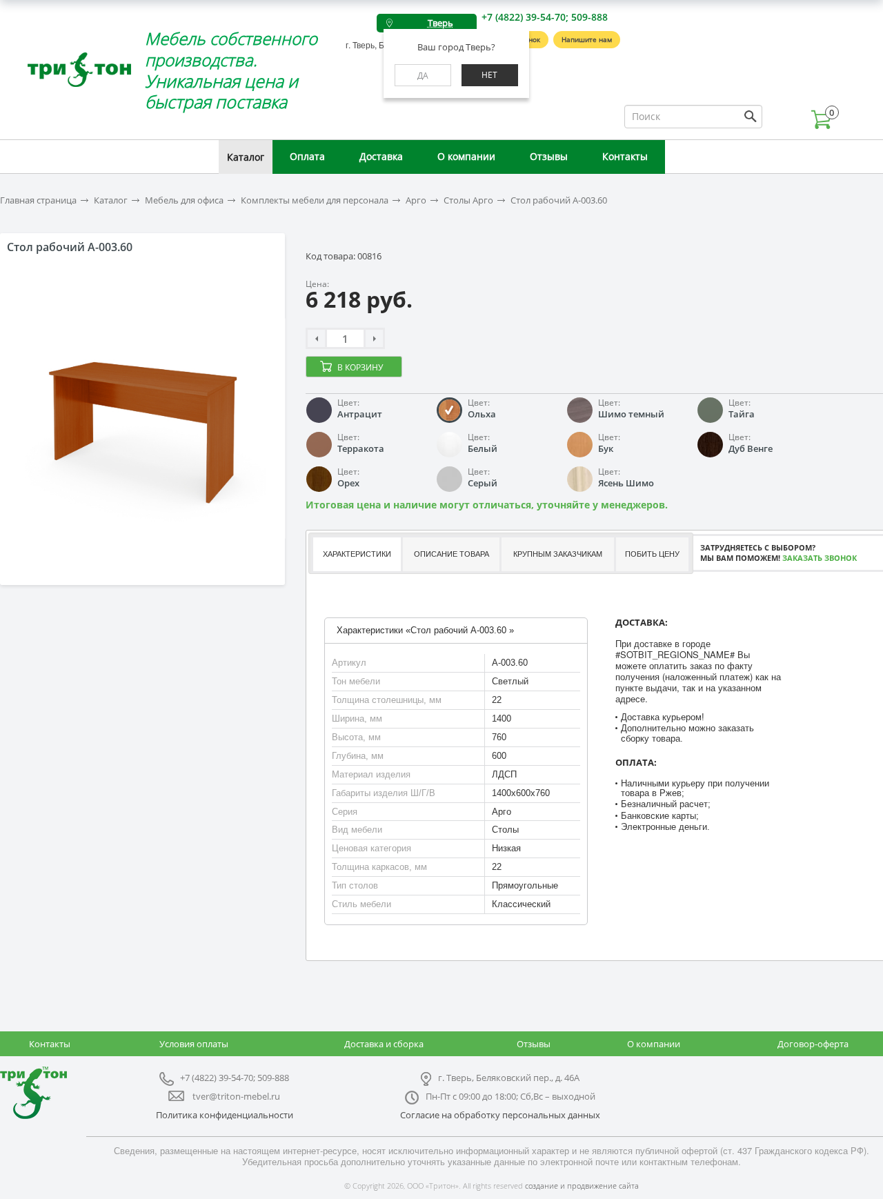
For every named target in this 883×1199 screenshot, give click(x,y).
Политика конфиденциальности (224, 1115)
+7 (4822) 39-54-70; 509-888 (545, 16)
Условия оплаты (193, 1044)
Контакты (625, 156)
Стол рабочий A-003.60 (558, 200)
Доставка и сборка (384, 1044)
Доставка (381, 156)
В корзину (360, 367)
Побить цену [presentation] (652, 554)
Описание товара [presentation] (451, 554)
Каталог (245, 157)
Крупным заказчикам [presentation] (557, 554)
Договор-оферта (813, 1044)
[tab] (356, 554)
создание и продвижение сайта (582, 1185)
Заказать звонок (819, 558)
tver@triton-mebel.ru (236, 1096)
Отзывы (549, 156)
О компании (466, 156)
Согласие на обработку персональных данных (500, 1115)
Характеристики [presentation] (357, 554)
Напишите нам (587, 39)
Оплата (307, 156)
